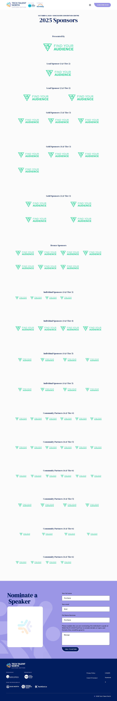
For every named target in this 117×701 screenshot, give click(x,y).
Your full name (67, 593)
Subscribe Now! (103, 5)
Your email (66, 604)
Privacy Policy (91, 673)
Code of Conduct (92, 678)
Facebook (108, 677)
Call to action (70, 649)
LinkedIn (107, 673)
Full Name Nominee (69, 615)
